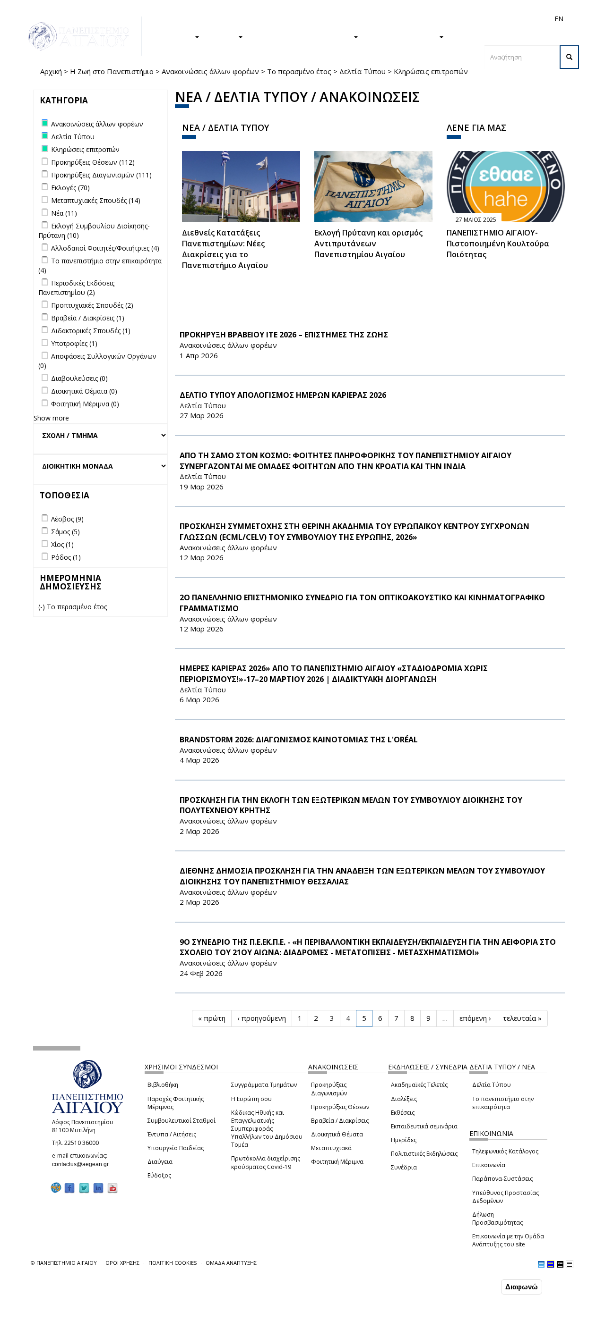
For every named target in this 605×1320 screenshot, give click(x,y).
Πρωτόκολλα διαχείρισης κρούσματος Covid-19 (265, 1162)
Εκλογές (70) (70, 187)
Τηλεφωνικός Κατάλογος (505, 1151)
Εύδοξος (159, 1175)
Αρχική (51, 71)
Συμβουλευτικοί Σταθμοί (181, 1121)
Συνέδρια (404, 1167)
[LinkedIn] (98, 1188)
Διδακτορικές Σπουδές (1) (90, 330)
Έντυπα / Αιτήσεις (171, 1134)
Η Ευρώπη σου (251, 1099)
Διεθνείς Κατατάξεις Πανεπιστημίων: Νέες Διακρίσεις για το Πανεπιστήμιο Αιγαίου (225, 248)
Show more (51, 417)
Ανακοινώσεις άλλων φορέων (210, 71)
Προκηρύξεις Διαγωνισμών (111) (101, 174)
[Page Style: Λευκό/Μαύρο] (560, 1264)
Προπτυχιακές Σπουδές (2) (92, 305)
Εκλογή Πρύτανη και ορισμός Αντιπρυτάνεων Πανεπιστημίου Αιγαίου (368, 243)
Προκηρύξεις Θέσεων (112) (93, 162)
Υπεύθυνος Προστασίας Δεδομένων (505, 1197)
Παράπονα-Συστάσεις (502, 1179)
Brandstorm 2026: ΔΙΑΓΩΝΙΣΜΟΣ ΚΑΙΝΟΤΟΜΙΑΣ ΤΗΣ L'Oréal (299, 739)
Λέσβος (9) (67, 518)
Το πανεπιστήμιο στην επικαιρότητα (503, 1103)
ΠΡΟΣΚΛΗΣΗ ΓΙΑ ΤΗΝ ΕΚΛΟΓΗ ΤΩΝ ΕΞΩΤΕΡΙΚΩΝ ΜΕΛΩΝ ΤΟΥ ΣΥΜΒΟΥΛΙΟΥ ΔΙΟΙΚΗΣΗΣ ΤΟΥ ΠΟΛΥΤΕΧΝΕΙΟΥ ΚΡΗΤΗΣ (351, 805)
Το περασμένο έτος (299, 71)
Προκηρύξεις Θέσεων (340, 1107)
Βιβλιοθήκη (162, 1085)
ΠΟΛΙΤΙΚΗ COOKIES (172, 1262)
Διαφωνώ (521, 1287)
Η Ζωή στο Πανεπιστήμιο (112, 71)
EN (558, 18)
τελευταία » (522, 1018)
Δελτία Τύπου (362, 71)
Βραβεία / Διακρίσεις (340, 1121)
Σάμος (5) (65, 531)
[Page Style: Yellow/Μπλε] (550, 1264)
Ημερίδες (403, 1140)
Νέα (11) (64, 213)
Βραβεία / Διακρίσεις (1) (87, 317)
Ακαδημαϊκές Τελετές (419, 1085)
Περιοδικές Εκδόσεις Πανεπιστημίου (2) (76, 287)
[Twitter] (84, 1188)
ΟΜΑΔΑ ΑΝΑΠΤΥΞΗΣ (231, 1262)
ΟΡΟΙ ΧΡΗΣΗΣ (122, 1262)
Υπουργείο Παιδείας (175, 1148)
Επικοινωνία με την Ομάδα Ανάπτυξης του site (508, 1240)
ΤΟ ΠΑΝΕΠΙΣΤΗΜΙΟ (403, 36)
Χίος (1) (62, 544)
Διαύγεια (160, 1162)
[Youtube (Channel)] (112, 1188)
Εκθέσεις (403, 1113)
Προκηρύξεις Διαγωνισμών (329, 1089)
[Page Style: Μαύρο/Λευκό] (569, 1264)
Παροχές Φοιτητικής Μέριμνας (175, 1103)
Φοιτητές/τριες (344, 19)
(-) (42, 606)
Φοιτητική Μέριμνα (337, 1162)
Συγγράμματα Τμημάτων (264, 1085)
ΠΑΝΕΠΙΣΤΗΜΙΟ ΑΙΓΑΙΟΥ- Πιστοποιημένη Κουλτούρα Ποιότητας (498, 243)
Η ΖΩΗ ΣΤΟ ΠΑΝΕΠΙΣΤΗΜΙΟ (302, 36)
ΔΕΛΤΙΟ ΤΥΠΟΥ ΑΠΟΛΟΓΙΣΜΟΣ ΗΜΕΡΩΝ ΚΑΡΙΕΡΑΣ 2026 (283, 395)
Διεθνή (425, 19)
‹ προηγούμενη (261, 1018)
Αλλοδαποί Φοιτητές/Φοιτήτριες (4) (105, 248)
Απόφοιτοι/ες (391, 19)
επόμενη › (475, 1018)
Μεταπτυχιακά (331, 1148)
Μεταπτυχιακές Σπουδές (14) (95, 200)
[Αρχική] (83, 36)
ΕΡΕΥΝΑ (223, 36)
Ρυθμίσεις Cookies (94, 1312)
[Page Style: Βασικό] (541, 1264)
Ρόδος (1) (66, 557)
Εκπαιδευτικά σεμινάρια (424, 1126)
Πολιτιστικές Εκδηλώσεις (424, 1154)
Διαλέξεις (404, 1099)
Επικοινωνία (488, 1165)
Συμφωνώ (479, 1286)
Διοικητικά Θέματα (337, 1134)
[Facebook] (69, 1188)
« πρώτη (211, 1018)
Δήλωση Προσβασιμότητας (497, 1219)
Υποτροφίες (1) (74, 343)
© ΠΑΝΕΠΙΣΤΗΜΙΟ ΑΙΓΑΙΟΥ (64, 1262)
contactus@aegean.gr (83, 1164)
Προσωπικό (458, 19)
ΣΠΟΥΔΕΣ (176, 36)
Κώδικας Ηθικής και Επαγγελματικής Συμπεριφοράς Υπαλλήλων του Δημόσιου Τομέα (266, 1129)
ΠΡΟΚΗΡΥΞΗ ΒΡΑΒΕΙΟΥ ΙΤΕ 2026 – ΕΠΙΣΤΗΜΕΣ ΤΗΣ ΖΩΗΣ (284, 334)
